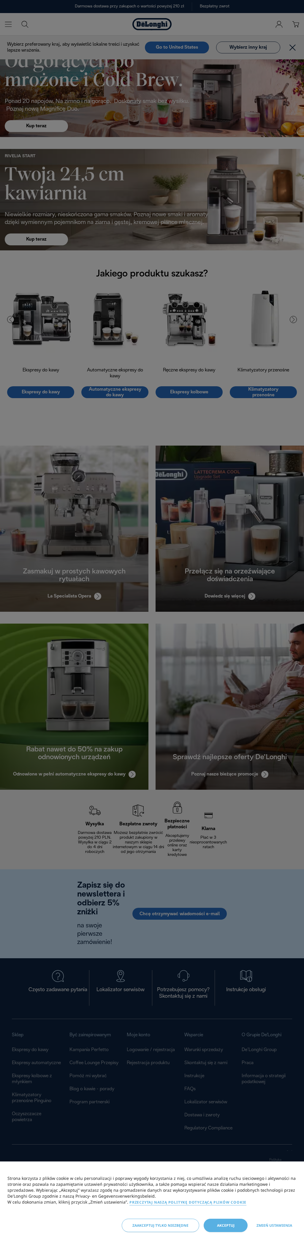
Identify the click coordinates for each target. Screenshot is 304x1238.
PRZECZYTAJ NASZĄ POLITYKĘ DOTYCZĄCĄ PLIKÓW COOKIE (187, 1202)
